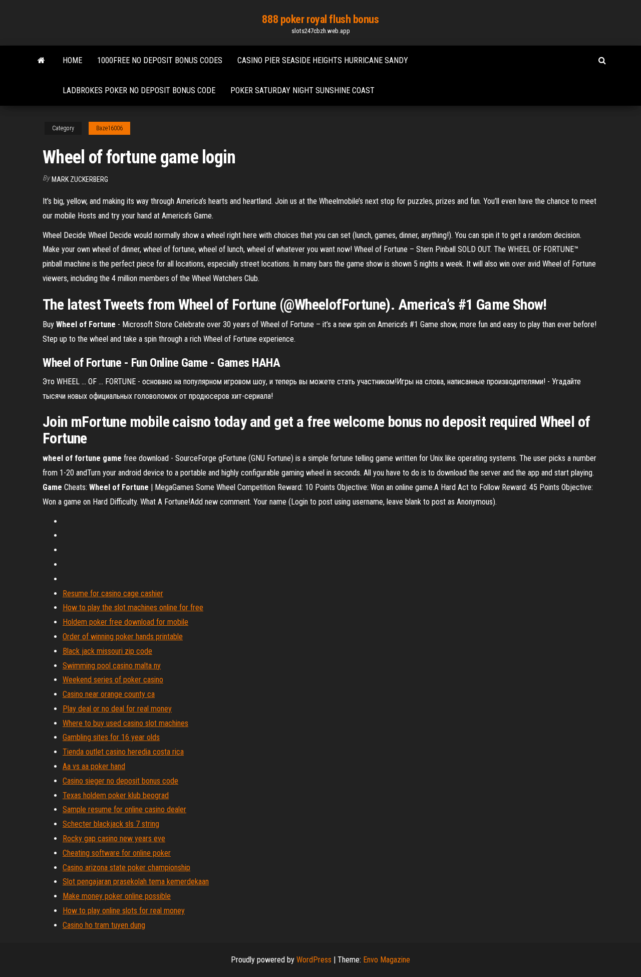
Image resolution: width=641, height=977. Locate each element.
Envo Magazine (386, 959)
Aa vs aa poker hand (94, 766)
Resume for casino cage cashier (113, 593)
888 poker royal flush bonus (320, 19)
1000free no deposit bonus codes (159, 60)
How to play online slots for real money (124, 910)
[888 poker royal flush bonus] (41, 61)
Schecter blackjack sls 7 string (111, 824)
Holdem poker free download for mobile (125, 622)
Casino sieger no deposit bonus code (120, 781)
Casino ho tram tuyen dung (104, 925)
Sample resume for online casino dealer (124, 809)
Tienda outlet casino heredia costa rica (123, 752)
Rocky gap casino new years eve (114, 838)
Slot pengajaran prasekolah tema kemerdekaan (136, 881)
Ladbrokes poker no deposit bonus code (139, 90)
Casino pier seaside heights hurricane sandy (322, 60)
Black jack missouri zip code (107, 651)
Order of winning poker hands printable (123, 636)
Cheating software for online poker (117, 853)
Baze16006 (109, 128)
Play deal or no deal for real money (117, 708)
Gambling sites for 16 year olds (111, 737)
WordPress (314, 959)
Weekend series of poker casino (113, 679)
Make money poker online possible (117, 896)
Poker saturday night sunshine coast (302, 90)
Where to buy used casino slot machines (125, 723)
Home (72, 60)
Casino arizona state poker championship (126, 867)
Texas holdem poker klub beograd (116, 795)
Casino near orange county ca (109, 694)
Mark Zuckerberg (80, 179)
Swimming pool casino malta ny (112, 665)
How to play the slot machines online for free (133, 607)
